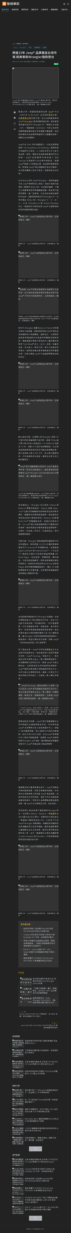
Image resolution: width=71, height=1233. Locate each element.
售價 (44, 47)
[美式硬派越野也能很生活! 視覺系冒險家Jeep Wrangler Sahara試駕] (26, 981)
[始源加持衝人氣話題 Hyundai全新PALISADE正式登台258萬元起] (18, 1181)
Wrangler (23, 47)
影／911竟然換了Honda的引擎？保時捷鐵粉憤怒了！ (41, 1101)
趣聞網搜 (54, 9)
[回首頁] (13, 4)
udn (14, 43)
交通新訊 (44, 9)
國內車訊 (5, 9)
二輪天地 (64, 9)
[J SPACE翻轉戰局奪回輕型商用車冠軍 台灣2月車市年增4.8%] (18, 1131)
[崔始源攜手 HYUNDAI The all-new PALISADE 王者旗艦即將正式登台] (18, 1191)
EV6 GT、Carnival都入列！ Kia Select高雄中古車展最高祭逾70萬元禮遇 (39, 952)
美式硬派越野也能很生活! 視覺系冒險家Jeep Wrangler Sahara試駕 (44, 981)
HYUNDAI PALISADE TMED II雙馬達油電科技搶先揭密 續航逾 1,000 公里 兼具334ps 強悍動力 (41, 1199)
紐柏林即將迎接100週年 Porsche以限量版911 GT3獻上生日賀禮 (41, 1072)
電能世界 (34, 9)
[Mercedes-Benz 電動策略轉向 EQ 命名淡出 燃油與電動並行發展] (18, 1121)
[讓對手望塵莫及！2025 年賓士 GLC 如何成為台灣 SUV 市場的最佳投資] (18, 1112)
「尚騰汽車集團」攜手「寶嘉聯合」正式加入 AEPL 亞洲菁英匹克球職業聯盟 (45, 990)
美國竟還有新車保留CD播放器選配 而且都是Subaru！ (41, 1042)
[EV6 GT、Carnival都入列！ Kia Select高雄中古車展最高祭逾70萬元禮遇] (18, 1210)
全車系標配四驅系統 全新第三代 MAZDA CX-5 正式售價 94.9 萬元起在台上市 (41, 1063)
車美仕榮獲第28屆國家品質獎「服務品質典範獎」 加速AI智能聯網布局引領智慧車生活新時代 (39, 943)
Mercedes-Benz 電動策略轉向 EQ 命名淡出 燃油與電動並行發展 (42, 1120)
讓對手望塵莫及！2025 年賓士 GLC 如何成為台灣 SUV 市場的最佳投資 (41, 1110)
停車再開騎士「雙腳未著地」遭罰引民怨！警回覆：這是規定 (40, 1139)
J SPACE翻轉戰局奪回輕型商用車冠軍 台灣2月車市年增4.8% (41, 1129)
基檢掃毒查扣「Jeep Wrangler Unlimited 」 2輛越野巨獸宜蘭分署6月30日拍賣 (44, 1000)
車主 (30, 47)
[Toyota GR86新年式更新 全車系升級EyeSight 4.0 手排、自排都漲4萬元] (18, 1171)
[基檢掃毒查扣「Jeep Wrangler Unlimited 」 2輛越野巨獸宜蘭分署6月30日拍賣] (26, 1001)
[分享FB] (14, 112)
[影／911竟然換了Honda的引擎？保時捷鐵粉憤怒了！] (18, 1102)
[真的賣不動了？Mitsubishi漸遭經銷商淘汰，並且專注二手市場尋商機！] (18, 1093)
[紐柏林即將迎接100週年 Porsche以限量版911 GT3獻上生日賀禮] (18, 1074)
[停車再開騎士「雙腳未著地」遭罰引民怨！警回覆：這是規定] (18, 1140)
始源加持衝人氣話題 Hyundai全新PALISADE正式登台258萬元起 (38, 929)
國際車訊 (24, 9)
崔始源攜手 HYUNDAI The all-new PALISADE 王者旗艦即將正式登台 (38, 959)
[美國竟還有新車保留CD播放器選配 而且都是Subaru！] (18, 1043)
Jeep (15, 47)
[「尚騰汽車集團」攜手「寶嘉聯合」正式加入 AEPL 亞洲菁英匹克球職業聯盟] (26, 991)
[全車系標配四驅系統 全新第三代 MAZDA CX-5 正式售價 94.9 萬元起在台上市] (18, 1064)
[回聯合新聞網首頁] (4, 4)
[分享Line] (14, 118)
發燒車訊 (19, 43)
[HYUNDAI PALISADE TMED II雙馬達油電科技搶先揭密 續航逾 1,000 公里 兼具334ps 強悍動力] (18, 1200)
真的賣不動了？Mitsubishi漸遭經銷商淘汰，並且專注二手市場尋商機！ (41, 1091)
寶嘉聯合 (37, 47)
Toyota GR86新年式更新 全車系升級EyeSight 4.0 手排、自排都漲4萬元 (39, 935)
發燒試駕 (15, 9)
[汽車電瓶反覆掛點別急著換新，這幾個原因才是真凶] (18, 1053)
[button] (67, 3)
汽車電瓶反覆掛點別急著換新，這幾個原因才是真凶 (41, 1051)
